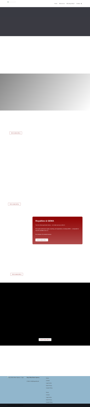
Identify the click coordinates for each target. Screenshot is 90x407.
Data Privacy (49, 385)
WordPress (20, 405)
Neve (8, 405)
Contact (78, 3)
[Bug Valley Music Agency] (11, 3)
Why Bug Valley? (70, 3)
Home (55, 3)
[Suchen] (81, 3)
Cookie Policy (49, 388)
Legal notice (49, 383)
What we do (62, 3)
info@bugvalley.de (34, 381)
